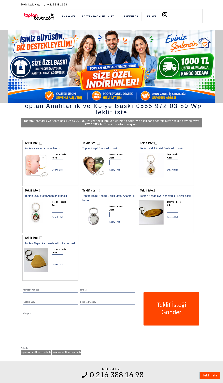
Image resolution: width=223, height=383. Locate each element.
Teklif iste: (32, 143)
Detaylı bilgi (57, 170)
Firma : (83, 290)
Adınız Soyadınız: (31, 290)
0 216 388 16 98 (57, 4)
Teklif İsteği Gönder (171, 308)
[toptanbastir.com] (39, 16)
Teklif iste (210, 375)
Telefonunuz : (29, 302)
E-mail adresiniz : (88, 302)
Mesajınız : (28, 313)
